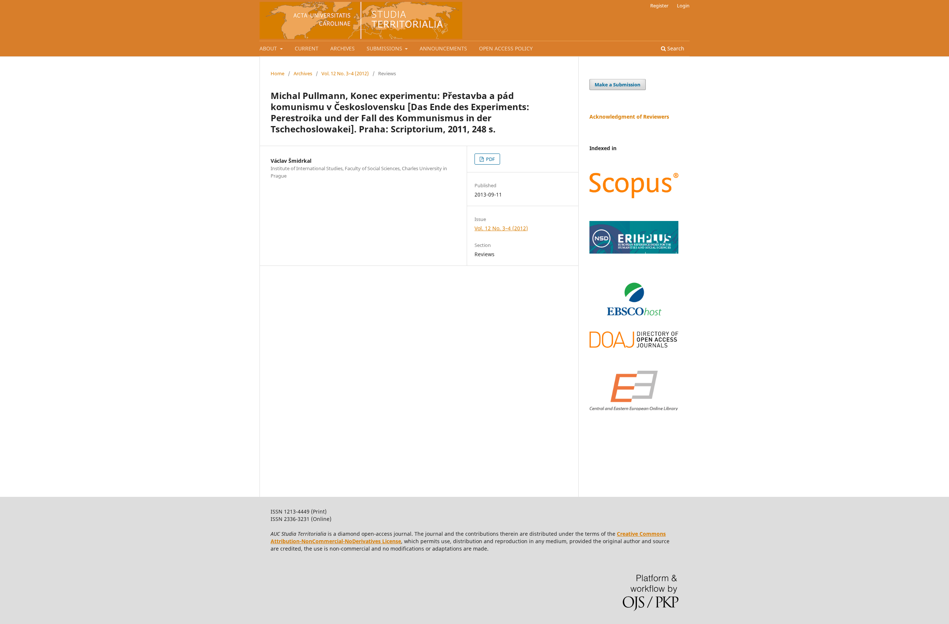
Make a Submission (618, 84)
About (268, 48)
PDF (490, 159)
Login (683, 5)
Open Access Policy (506, 48)
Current (306, 48)
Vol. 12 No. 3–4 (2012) (345, 73)
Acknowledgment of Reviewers (629, 116)
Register (659, 5)
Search (675, 48)
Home (277, 73)
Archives (342, 48)
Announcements (443, 48)
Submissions (385, 48)
